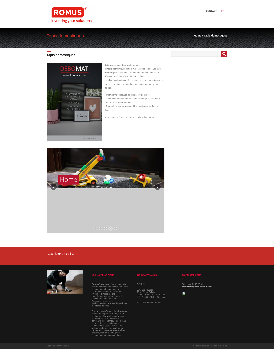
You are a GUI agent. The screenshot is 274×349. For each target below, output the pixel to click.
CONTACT (211, 11)
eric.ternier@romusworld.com (197, 287)
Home (197, 35)
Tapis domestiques (215, 35)
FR (223, 11)
